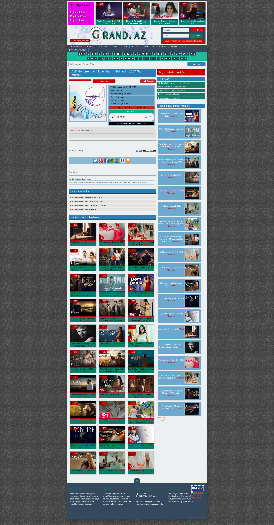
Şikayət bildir (104, 81)
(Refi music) (127, 94)
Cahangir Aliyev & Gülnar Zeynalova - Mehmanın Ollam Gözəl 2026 (112, 269)
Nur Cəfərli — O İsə (112, 344)
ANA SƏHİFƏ (75, 47)
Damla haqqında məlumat (168, 94)
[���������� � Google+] (101, 160)
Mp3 (113, 35)
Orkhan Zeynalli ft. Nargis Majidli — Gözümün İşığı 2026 (171, 223)
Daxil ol (196, 35)
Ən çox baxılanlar (155, 47)
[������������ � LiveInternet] (122, 160)
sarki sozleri (162, 420)
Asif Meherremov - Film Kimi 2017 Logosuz (88, 205)
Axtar (197, 64)
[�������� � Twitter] (95, 160)
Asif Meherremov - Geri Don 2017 (84, 209)
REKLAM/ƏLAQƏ (77, 50)
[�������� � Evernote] (111, 160)
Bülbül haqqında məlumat (168, 98)
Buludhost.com (199, 522)
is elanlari (161, 418)
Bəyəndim (148, 81)
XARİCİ (135, 47)
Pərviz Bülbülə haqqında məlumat (172, 87)
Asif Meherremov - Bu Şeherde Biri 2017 (87, 201)
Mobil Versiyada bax (80, 41)
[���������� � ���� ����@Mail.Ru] (117, 160)
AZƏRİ (89, 47)
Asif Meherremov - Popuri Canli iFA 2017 (87, 197)
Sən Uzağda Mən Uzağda (83, 242)
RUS (115, 47)
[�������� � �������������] (128, 160)
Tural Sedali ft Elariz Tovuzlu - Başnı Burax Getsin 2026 (112, 320)
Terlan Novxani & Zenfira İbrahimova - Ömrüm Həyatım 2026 (83, 269)
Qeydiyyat (197, 30)
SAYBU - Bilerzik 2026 (112, 471)
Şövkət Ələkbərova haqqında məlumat (173, 83)
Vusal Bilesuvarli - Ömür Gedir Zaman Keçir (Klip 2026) (112, 371)
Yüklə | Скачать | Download (132, 107)
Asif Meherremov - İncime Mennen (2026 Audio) (171, 393)
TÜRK (124, 47)
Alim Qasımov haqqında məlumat (171, 90)
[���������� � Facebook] (106, 160)
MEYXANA (102, 47)
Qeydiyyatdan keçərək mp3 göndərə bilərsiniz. (183, 41)
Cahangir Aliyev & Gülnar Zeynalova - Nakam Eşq (141, 320)
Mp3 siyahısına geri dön (146, 151)
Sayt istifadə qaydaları (172, 72)
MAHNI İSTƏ (177, 47)
